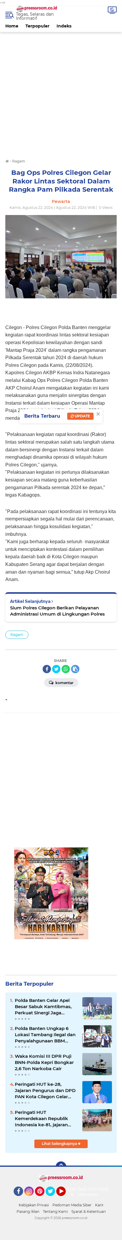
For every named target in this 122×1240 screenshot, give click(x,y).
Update (82, 416)
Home (11, 26)
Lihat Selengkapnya (60, 1143)
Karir (99, 1205)
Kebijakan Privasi (34, 1205)
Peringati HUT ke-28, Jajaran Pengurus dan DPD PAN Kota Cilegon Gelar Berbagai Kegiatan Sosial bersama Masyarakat (45, 1090)
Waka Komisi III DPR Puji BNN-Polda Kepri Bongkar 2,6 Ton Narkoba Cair (44, 1062)
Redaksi (107, 1189)
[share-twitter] (56, 669)
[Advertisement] (61, 93)
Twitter (53, 1198)
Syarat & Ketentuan (88, 1211)
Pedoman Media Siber (72, 1205)
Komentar (63, 683)
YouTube (65, 1198)
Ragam (16, 634)
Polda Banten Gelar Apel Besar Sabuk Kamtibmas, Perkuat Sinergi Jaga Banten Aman (43, 1006)
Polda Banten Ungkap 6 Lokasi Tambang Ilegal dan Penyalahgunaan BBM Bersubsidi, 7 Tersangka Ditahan (45, 1035)
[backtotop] (61, 1166)
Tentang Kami (55, 1211)
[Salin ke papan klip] (75, 669)
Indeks (64, 26)
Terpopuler (37, 26)
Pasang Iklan (28, 1211)
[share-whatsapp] (66, 669)
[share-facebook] (47, 669)
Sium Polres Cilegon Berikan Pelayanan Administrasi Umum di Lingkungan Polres (57, 611)
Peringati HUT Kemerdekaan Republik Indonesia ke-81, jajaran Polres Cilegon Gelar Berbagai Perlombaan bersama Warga (41, 1118)
